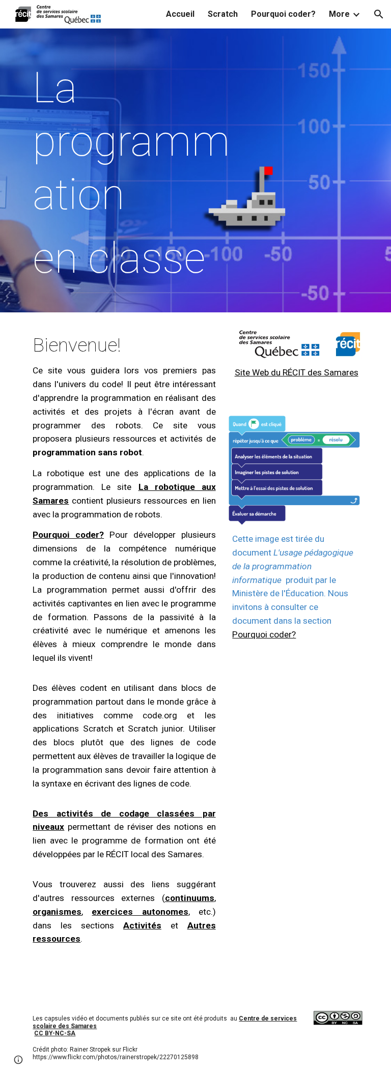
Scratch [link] (223, 14)
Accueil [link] (180, 14)
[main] (138, 173)
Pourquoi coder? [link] (283, 14)
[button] (379, 14)
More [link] (339, 14)
